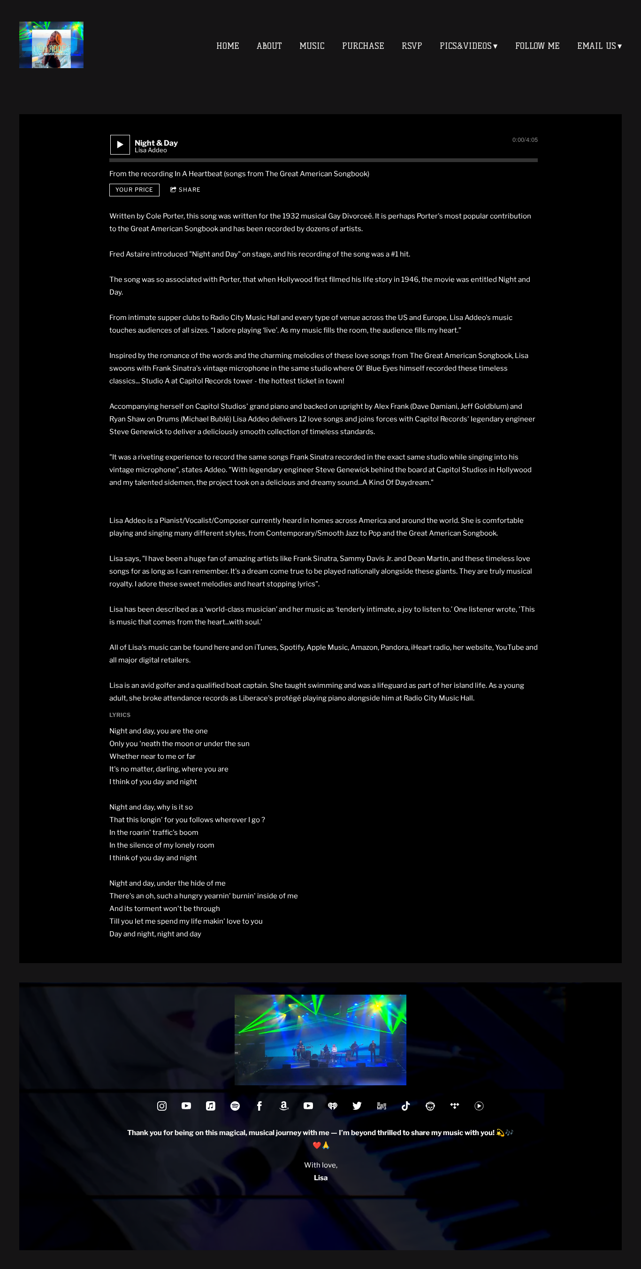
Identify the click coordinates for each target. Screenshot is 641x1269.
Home (227, 46)
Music (311, 46)
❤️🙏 (320, 1145)
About (269, 46)
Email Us (596, 46)
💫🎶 (445, 1133)
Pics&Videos (466, 46)
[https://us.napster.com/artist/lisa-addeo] (430, 1106)
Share (190, 189)
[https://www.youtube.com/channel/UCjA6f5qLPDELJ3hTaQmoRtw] (186, 1106)
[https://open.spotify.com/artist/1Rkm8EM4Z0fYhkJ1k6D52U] (235, 1106)
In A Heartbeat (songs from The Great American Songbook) (272, 174)
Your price (134, 189)
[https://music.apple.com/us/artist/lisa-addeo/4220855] (210, 1106)
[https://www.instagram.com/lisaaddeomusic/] (162, 1106)
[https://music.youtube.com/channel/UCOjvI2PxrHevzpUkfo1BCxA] (479, 1106)
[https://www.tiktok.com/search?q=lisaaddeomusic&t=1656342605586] (406, 1106)
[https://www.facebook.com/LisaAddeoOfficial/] (259, 1106)
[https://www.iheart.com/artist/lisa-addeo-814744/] (332, 1106)
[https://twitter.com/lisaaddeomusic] (357, 1106)
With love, (320, 1165)
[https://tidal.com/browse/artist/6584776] (454, 1106)
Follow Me (537, 46)
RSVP (412, 46)
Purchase (363, 46)
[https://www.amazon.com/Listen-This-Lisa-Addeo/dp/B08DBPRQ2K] (381, 1106)
